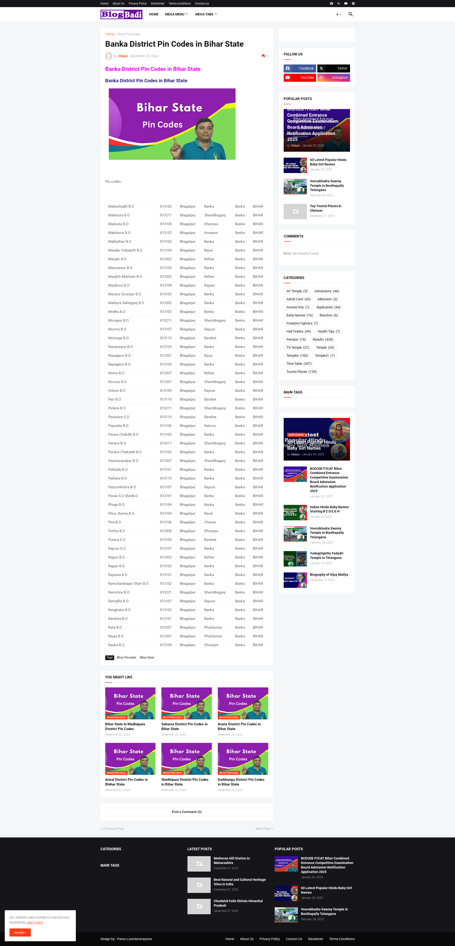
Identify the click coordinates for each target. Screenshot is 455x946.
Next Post (263, 829)
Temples (297, 355)
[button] (339, 14)
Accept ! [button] (20, 932)
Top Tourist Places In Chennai (325, 208)
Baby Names (300, 315)
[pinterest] (353, 3)
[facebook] (331, 3)
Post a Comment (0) (187, 812)
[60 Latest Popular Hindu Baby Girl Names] (295, 165)
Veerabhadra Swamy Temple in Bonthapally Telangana (327, 185)
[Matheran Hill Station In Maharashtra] (199, 864)
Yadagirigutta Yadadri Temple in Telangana (326, 555)
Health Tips (329, 331)
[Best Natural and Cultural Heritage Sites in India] (199, 885)
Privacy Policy (138, 3)
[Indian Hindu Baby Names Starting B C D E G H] (295, 512)
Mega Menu (174, 14)
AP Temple (297, 291)
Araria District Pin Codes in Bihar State (239, 726)
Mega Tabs (204, 14)
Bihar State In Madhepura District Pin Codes (125, 726)
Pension (296, 339)
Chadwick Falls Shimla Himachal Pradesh (238, 903)
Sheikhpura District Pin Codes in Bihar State (185, 781)
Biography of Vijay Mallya (329, 574)
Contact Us (294, 939)
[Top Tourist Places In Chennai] (295, 211)
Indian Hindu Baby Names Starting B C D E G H (329, 509)
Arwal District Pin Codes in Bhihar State (126, 781)
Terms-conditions (180, 3)
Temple (325, 347)
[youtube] (346, 3)
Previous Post (113, 829)
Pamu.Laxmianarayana (134, 939)
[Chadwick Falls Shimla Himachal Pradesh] (199, 906)
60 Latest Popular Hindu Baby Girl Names (328, 162)
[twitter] (338, 3)
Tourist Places (302, 372)
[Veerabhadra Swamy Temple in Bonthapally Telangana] (295, 186)
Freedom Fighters (302, 323)
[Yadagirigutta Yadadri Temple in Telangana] (295, 559)
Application (328, 307)
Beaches (329, 315)
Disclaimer (157, 3)
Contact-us (202, 3)
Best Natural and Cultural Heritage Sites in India (240, 882)
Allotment (327, 299)
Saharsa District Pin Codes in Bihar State (184, 726)
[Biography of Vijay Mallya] (295, 580)
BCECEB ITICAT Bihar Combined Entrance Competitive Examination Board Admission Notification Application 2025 (329, 480)
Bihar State (147, 657)
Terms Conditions (342, 939)
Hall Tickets (299, 331)
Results (323, 339)
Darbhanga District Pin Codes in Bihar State (241, 781)
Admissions (326, 291)
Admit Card (299, 299)
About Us (118, 3)
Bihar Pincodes (129, 34)
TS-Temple (298, 347)
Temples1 (325, 355)
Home (104, 3)
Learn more (35, 922)
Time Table (299, 364)
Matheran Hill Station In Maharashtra (232, 860)
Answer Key (298, 307)
